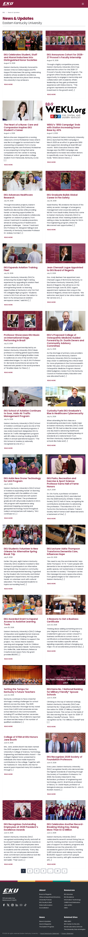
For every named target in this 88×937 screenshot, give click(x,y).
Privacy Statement (67, 933)
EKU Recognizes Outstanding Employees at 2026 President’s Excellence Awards (21, 827)
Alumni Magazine (45, 924)
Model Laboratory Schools (73, 927)
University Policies (45, 900)
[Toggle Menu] (82, 3)
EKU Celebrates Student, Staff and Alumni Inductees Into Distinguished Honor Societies (20, 57)
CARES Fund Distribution (72, 902)
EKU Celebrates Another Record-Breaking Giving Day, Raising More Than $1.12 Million (65, 827)
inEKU (66, 908)
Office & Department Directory (49, 897)
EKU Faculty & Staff (45, 902)
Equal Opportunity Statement (49, 933)
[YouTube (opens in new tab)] (21, 905)
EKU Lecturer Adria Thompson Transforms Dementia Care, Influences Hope (63, 551)
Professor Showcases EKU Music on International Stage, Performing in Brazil (22, 338)
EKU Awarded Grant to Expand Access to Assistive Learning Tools (21, 622)
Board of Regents (45, 894)
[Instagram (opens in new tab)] (12, 905)
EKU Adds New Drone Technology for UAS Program (22, 479)
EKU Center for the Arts (72, 924)
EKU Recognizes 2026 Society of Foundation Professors (64, 758)
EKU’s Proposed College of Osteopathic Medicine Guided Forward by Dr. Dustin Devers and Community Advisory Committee (65, 340)
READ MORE (8, 84)
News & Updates (45, 921)
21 (57, 871)
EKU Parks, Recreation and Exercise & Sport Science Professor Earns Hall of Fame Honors (63, 482)
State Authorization (45, 905)
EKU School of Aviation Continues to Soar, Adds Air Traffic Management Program (22, 413)
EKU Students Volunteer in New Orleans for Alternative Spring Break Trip (21, 551)
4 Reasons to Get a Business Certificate (62, 620)
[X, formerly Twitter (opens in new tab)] (8, 905)
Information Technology (72, 900)
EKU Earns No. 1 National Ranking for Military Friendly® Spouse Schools (65, 692)
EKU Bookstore (69, 897)
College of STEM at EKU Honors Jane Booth (21, 738)
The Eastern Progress (46, 927)
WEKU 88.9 (67, 921)
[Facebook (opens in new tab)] (4, 905)
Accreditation (44, 908)
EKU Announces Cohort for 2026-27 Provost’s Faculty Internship (65, 56)
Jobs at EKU (68, 905)
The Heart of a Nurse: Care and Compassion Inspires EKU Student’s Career (21, 127)
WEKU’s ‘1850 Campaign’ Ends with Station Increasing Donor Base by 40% (63, 127)
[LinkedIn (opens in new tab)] (16, 905)
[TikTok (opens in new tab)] (25, 905)
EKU (4, 12)
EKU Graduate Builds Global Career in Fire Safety (62, 196)
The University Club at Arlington (74, 929)
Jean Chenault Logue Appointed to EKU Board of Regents (65, 269)
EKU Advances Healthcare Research (18, 196)
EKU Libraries (68, 894)
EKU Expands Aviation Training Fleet (20, 269)
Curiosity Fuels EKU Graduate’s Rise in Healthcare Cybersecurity (65, 412)
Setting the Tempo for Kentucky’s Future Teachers (19, 690)
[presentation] (22, 40)
